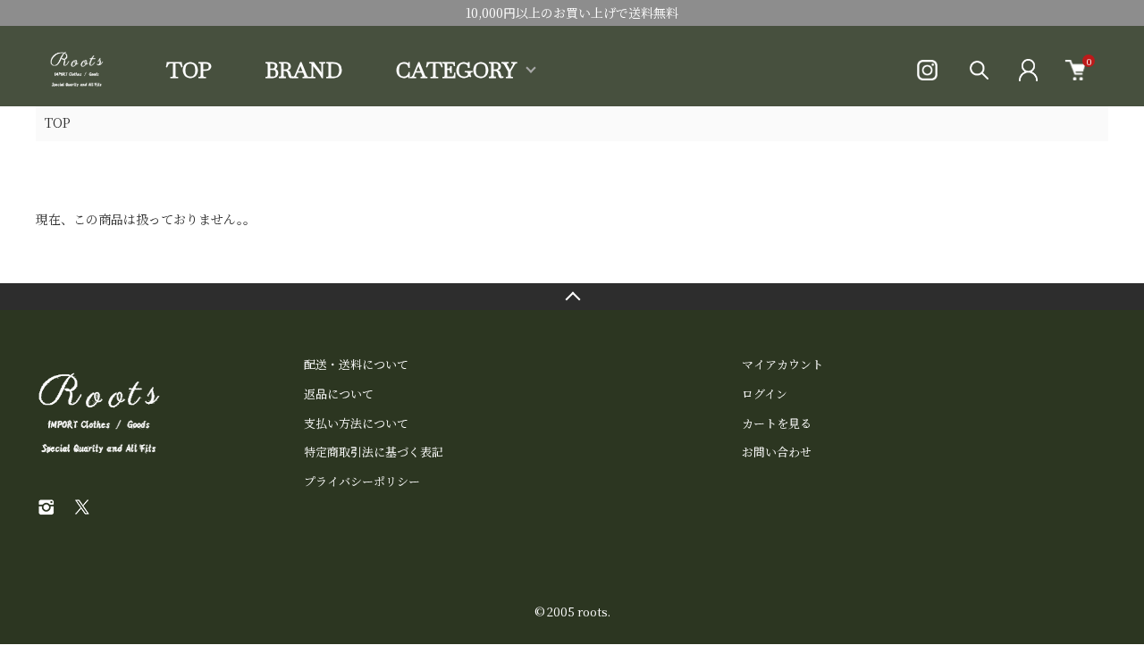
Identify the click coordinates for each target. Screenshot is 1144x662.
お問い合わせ (777, 451)
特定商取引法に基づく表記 (373, 451)
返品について (339, 393)
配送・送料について (356, 364)
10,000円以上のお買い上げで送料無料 (572, 12)
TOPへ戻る (572, 296)
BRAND (303, 70)
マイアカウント (782, 364)
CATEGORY (456, 70)
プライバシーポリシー (362, 481)
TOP (189, 70)
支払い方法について (356, 423)
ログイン (764, 393)
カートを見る (777, 423)
